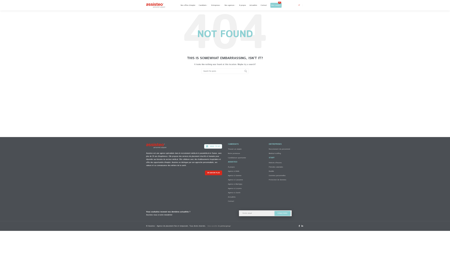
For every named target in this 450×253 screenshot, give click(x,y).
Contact (231, 201)
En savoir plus (213, 173)
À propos (231, 167)
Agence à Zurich (234, 193)
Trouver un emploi (235, 149)
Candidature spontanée (237, 158)
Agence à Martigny (235, 184)
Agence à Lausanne (235, 180)
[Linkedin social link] (302, 226)
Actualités (232, 197)
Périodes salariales (276, 167)
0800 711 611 (215, 146)
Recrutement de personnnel (279, 149)
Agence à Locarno (235, 188)
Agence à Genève (234, 175)
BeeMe (271, 171)
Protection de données (277, 180)
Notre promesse (234, 153)
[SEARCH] (245, 71)
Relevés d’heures (275, 163)
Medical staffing (275, 153)
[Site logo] (155, 5)
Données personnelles (277, 175)
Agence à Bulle (233, 171)
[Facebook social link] (299, 226)
